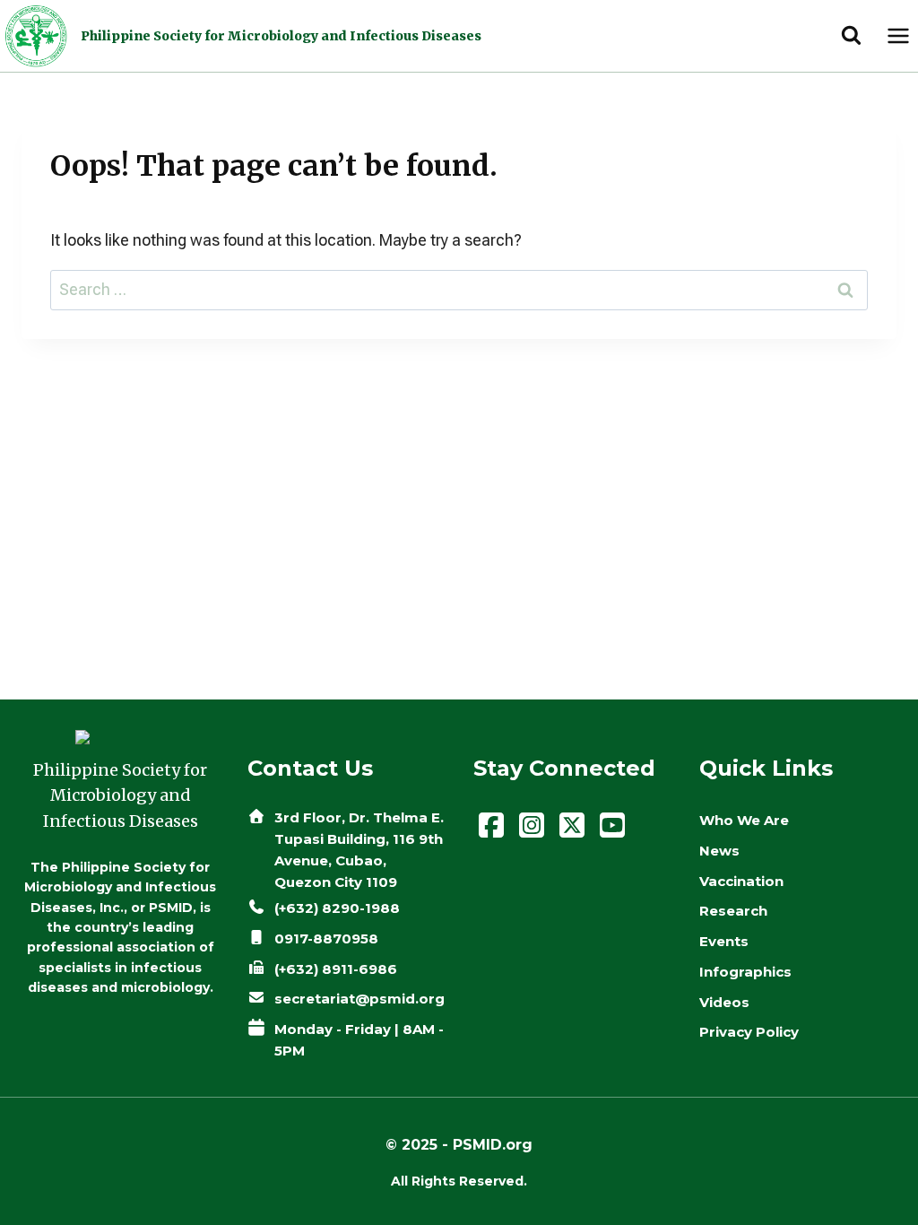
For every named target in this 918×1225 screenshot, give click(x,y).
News (719, 850)
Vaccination (741, 881)
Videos (724, 1002)
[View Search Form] (851, 36)
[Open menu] (898, 35)
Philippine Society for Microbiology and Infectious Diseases (281, 36)
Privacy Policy (749, 1031)
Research (733, 910)
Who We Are (744, 820)
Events (724, 941)
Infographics (745, 971)
